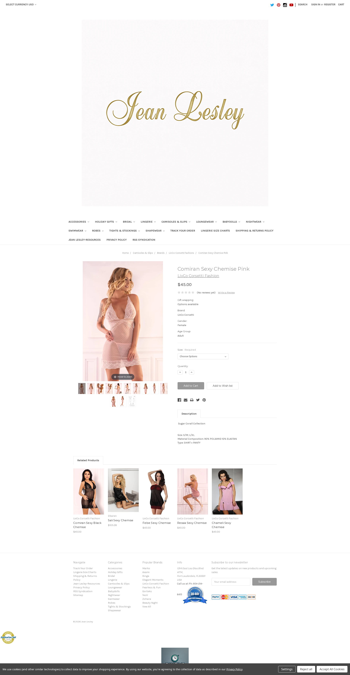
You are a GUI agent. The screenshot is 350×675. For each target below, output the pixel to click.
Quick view (88, 488)
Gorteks (147, 591)
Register (329, 4)
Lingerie (147, 221)
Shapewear (154, 230)
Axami (145, 572)
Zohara (146, 599)
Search (302, 4)
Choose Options (88, 494)
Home (125, 253)
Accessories (78, 221)
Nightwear (254, 221)
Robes (96, 230)
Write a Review (226, 292)
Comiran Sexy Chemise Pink (213, 253)
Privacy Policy (116, 239)
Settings (287, 669)
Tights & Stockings (123, 230)
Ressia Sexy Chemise (192, 523)
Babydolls (230, 221)
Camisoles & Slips (175, 221)
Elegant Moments (153, 579)
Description (189, 413)
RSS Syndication (144, 239)
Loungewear (205, 221)
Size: (187, 349)
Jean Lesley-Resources (85, 239)
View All (146, 606)
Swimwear (76, 230)
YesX (145, 595)
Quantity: (183, 366)
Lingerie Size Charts (215, 230)
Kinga (145, 576)
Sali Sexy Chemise (120, 520)
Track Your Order (182, 230)
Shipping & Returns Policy (254, 230)
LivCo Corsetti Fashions (181, 253)
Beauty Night (150, 602)
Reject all (306, 669)
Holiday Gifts (105, 221)
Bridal (128, 221)
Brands (161, 253)
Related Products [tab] (88, 460)
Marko (146, 568)
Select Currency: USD (20, 4)
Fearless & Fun (151, 587)
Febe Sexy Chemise (157, 523)
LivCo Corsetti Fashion (155, 583)
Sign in (315, 4)
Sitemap (78, 595)
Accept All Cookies (332, 669)
